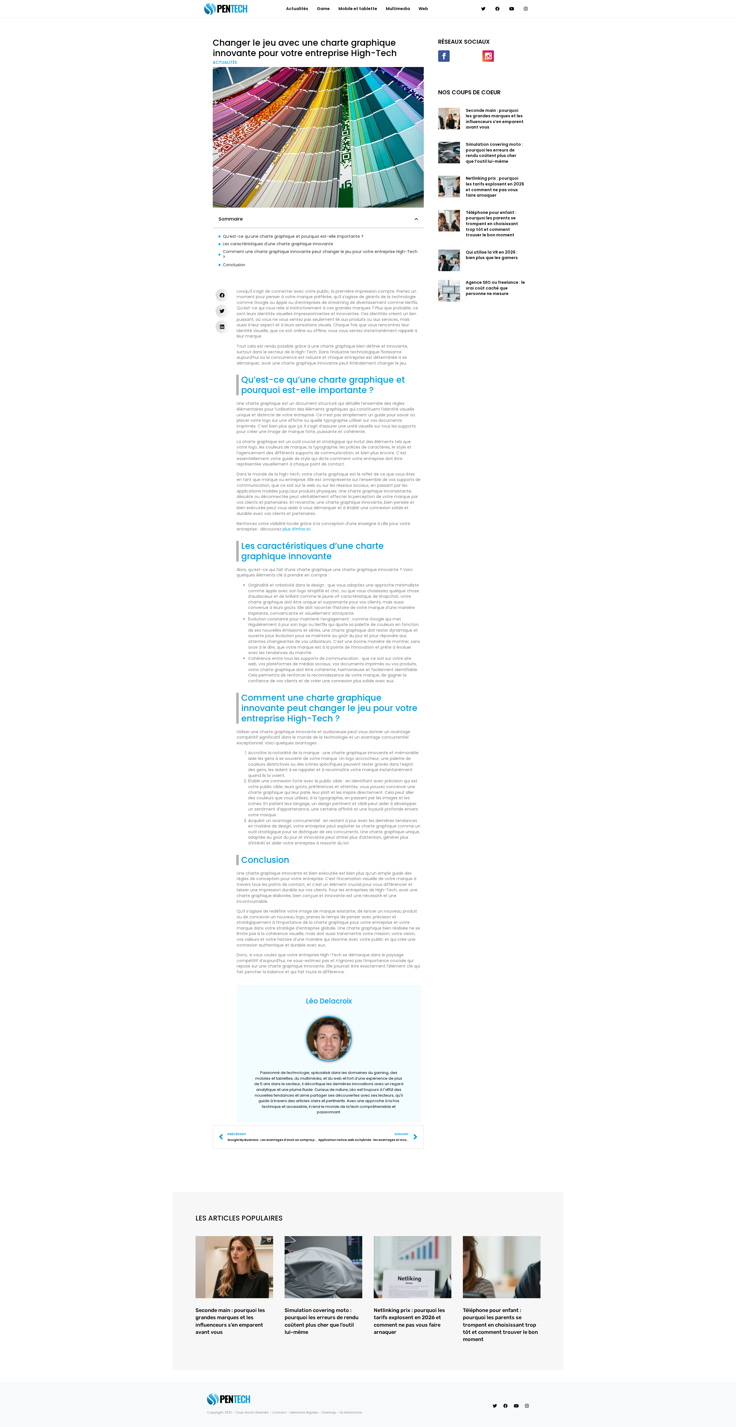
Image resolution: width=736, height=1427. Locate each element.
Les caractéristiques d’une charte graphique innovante (278, 244)
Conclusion (234, 265)
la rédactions (351, 1412)
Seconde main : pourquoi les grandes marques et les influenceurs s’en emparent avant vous (495, 119)
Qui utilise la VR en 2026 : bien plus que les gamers (492, 255)
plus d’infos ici (296, 529)
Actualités (297, 9)
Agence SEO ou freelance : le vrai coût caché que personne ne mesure (495, 287)
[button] (416, 219)
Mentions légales (304, 1412)
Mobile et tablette (357, 9)
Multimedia (398, 9)
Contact (279, 1412)
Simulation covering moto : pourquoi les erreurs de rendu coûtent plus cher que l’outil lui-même (494, 152)
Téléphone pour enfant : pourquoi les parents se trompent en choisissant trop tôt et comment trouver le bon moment (492, 224)
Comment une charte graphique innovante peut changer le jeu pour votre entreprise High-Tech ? (320, 254)
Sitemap (329, 1412)
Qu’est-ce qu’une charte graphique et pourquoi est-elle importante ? (293, 236)
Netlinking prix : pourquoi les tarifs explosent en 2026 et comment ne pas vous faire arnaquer (495, 186)
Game (323, 9)
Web (423, 9)
